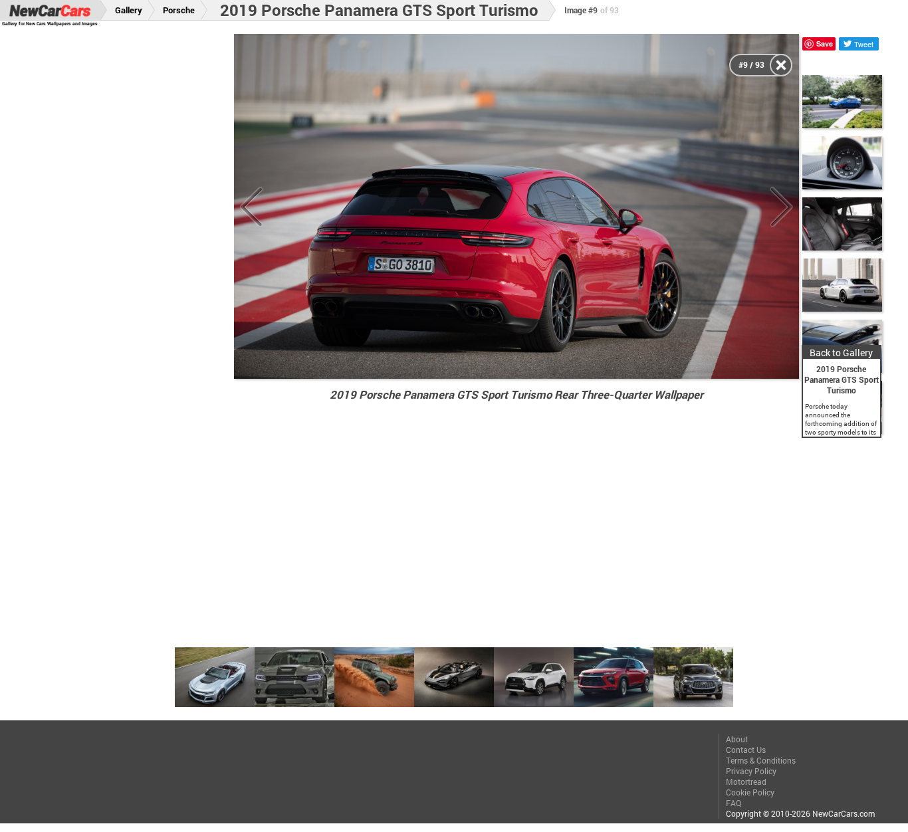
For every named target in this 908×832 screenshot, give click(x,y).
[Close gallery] (781, 65)
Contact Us (746, 749)
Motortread (746, 781)
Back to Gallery (841, 352)
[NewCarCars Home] (50, 10)
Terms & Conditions (761, 760)
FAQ (733, 802)
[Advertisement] (125, 233)
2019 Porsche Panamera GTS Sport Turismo (379, 10)
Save (824, 44)
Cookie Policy (750, 792)
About (737, 739)
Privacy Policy (751, 771)
